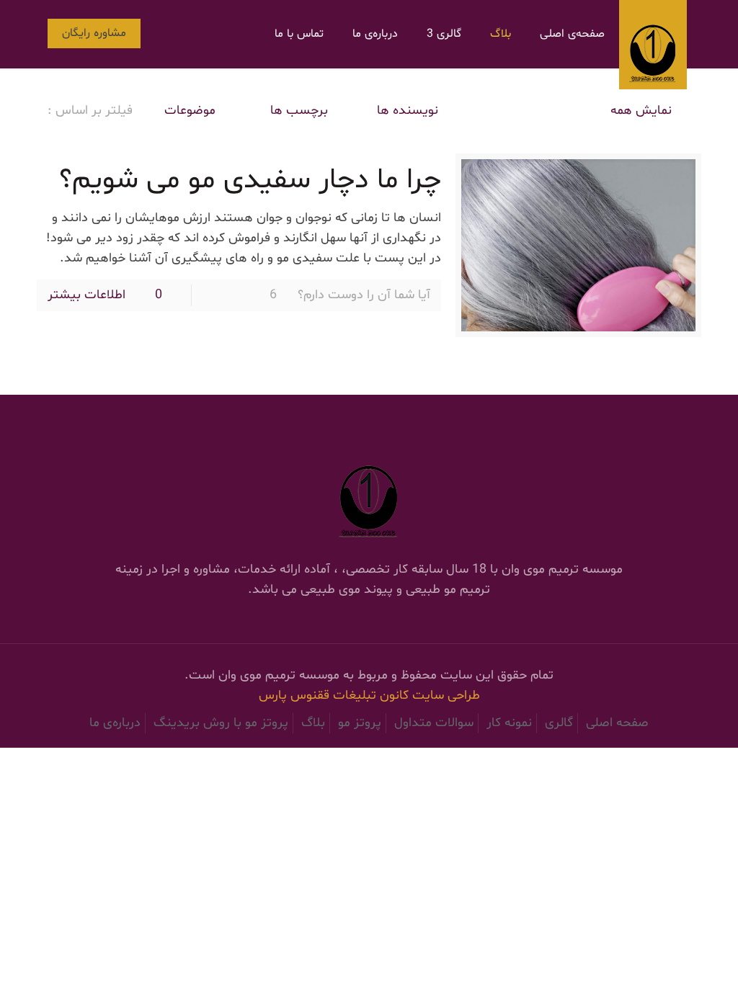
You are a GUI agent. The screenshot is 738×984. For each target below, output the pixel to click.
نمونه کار (509, 723)
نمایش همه (641, 111)
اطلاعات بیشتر (86, 295)
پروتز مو (359, 723)
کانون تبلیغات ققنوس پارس (335, 695)
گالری (559, 723)
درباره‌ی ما (115, 723)
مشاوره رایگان (94, 33)
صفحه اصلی (617, 723)
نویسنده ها (407, 111)
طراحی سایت (446, 695)
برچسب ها (297, 111)
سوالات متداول (434, 723)
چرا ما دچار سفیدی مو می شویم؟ (250, 180)
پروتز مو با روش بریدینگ (221, 723)
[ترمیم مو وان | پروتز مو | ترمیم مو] (653, 44)
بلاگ (313, 723)
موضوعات (189, 111)
